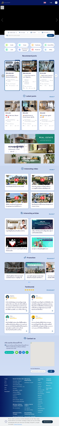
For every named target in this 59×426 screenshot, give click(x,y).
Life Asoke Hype (16, 382)
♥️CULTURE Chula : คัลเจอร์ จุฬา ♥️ (12, 116)
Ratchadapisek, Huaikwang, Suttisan (41, 410)
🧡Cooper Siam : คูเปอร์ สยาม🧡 (45, 116)
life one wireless (16, 408)
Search (50, 35)
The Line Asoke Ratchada (18, 401)
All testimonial (50, 290)
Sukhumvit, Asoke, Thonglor (40, 404)
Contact (48, 392)
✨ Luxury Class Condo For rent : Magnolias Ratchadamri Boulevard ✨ (29, 76)
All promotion (50, 258)
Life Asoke (15, 397)
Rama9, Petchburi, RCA (18, 378)
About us (48, 385)
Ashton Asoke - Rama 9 (18, 399)
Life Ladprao (27, 408)
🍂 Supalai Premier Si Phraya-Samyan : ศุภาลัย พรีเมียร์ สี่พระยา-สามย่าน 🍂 (29, 116)
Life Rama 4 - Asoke (28, 382)
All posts (52, 96)
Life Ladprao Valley (28, 409)
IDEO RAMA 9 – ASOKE (17, 390)
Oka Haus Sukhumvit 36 (18, 416)
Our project (7, 391)
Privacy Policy (49, 382)
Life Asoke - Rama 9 (17, 381)
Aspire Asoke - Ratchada (29, 416)
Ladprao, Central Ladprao (40, 384)
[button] (56, 20)
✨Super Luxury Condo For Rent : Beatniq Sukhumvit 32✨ (46, 76)
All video (52, 169)
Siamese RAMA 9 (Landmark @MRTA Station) (17, 393)
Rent (5, 382)
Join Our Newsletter (35, 368)
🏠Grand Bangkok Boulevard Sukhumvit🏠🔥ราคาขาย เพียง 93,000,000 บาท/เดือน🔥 (12, 76)
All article (51, 214)
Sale (5, 381)
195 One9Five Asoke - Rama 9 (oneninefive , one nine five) (18, 386)
